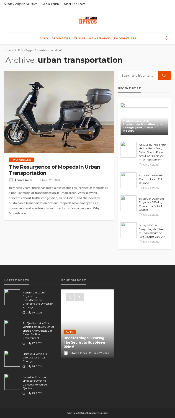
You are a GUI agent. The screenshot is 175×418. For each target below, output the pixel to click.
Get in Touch (50, 4)
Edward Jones (23, 180)
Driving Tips (60, 38)
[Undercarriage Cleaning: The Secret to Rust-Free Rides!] (87, 323)
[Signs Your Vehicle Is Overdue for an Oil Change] (128, 180)
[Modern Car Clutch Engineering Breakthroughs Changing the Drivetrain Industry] (144, 119)
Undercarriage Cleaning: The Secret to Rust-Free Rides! (84, 342)
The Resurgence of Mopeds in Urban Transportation (54, 170)
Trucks (79, 38)
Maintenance (99, 38)
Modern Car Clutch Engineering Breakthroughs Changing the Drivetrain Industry (142, 126)
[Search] (167, 38)
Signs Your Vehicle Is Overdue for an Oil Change (151, 179)
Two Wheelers (124, 38)
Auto (43, 38)
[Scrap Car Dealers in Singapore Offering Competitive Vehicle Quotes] (128, 203)
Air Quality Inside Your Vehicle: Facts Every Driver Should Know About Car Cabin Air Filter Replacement (152, 152)
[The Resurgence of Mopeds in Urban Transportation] (59, 112)
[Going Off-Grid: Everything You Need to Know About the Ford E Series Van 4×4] (128, 230)
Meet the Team (74, 4)
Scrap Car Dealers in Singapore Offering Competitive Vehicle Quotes (151, 204)
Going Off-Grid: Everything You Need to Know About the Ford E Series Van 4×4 (152, 231)
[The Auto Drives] (87, 20)
